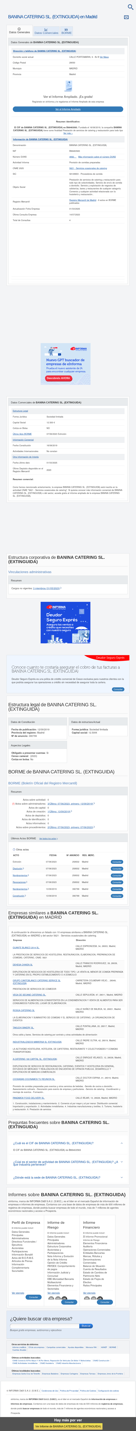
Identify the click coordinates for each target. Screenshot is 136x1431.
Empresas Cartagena (69, 1373)
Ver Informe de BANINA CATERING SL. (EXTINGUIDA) (68, 1426)
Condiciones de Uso (50, 1390)
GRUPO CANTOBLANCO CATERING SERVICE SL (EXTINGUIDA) (37, 982)
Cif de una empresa (36, 1347)
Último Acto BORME (22, 433)
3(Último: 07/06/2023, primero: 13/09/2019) (70, 803)
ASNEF (104, 1347)
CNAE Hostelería (47, 1363)
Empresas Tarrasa (87, 1373)
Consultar (33, 1297)
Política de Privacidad (69, 1390)
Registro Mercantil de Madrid (82, 200)
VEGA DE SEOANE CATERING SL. (29, 994)
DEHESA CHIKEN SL (23, 964)
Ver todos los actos (47, 838)
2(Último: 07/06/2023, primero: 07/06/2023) (70, 827)
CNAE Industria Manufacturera (68, 1363)
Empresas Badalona (50, 1373)
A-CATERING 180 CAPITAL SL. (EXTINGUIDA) (35, 1059)
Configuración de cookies (108, 1390)
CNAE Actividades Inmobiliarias (25, 1363)
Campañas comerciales (56, 1347)
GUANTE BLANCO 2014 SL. (26, 947)
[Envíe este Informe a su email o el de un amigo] (126, 17)
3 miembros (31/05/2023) (46, 588)
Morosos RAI (91, 1347)
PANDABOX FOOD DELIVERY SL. (29, 1097)
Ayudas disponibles (76, 1347)
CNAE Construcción (101, 1360)
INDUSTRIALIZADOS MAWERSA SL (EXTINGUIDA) (37, 1041)
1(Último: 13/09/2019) (59, 811)
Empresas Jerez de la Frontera (110, 1373)
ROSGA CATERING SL (24, 1010)
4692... (73, 156)
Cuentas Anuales (19, 1349)
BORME (112, 1347)
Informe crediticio (19, 1347)
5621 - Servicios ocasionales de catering (88, 168)
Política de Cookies (88, 1390)
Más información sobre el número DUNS (97, 156)
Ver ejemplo (18, 1292)
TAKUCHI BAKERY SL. (23, 1027)
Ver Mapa (104, 56)
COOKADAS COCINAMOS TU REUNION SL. (34, 1079)
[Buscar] (130, 7)
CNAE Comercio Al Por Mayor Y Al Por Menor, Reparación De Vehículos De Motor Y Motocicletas (51, 1360)
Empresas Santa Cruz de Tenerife (26, 1373)
